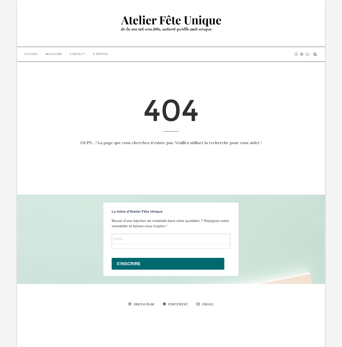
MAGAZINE (54, 54)
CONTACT (77, 54)
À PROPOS (100, 54)
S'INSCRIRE (128, 263)
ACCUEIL (31, 54)
